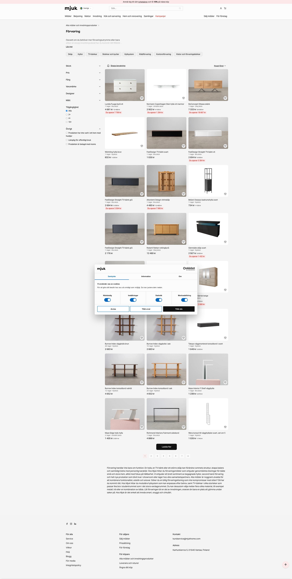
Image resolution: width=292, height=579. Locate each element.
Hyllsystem (129, 54)
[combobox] (146, 8)
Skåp (70, 54)
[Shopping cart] (225, 8)
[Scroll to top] (285, 564)
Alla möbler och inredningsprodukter (81, 25)
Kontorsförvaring (163, 54)
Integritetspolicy (73, 565)
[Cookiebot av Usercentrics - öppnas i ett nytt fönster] (185, 269)
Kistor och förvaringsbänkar (188, 54)
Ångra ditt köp (126, 567)
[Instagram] (71, 524)
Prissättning (124, 543)
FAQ (68, 552)
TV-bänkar (92, 54)
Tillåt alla (178, 309)
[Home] (71, 8)
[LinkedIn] (75, 524)
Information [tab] (146, 276)
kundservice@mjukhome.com (186, 539)
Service (69, 539)
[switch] (133, 300)
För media (70, 561)
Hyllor (80, 54)
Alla (70, 111)
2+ (69, 114)
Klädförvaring (145, 54)
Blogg (68, 556)
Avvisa (113, 309)
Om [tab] (180, 276)
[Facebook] (67, 524)
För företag (124, 547)
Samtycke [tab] (112, 276)
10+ (70, 122)
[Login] (221, 8)
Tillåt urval (146, 309)
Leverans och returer (129, 563)
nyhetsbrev (143, 2)
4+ (69, 118)
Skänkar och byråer (110, 54)
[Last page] (188, 456)
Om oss (69, 543)
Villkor (69, 547)
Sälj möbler (124, 539)
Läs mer (69, 47)
